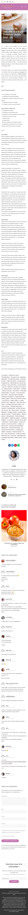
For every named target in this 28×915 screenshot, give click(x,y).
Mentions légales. (15, 911)
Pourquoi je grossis (16, 431)
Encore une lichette (12, 385)
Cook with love (5, 400)
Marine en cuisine (8, 388)
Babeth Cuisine (18, 437)
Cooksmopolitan (11, 408)
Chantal (8, 636)
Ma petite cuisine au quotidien (16, 394)
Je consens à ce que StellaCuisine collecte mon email (15, 874)
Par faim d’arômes (16, 414)
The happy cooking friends (7, 437)
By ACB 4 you (17, 387)
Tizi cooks (12, 392)
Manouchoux (5, 422)
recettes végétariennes (18, 899)
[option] (14, 528)
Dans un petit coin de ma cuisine (18, 398)
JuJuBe (8, 669)
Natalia (8, 773)
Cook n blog (13, 435)
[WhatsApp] (18, 445)
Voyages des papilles (15, 418)
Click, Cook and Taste (12, 683)
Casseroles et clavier (14, 375)
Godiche (22, 72)
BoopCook (9, 627)
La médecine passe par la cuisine (13, 404)
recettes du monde (19, 900)
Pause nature (16, 388)
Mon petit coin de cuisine (20, 420)
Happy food (12, 402)
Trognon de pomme (11, 381)
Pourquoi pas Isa (5, 383)
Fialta (7, 717)
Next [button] (25, 505)
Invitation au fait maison (14, 427)
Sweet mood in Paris (12, 424)
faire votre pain (10, 901)
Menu (25, 6)
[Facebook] (9, 445)
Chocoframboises (5, 377)
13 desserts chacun (20, 433)
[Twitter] (12, 445)
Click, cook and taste (10, 433)
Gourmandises (19, 40)
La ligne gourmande (19, 396)
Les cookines (4, 375)
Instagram (4, 1)
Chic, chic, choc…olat (6, 410)
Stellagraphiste (21, 910)
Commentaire (4, 796)
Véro (7, 728)
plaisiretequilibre (11, 560)
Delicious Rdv (4, 427)
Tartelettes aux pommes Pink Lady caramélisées (14, 544)
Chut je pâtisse (4, 418)
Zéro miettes (16, 390)
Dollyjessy (9, 431)
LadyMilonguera (10, 696)
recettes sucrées (5, 907)
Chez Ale (4, 387)
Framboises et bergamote (7, 396)
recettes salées (19, 906)
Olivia (7, 586)
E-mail (3, 816)
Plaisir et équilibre (13, 422)
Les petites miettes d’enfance (16, 425)
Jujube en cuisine (14, 400)
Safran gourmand (10, 416)
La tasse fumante (22, 385)
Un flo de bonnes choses (13, 379)
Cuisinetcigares (10, 571)
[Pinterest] (15, 445)
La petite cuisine (22, 412)
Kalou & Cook (4, 425)
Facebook (2, 1)
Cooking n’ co (21, 424)
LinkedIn (13, 1)
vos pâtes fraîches (19, 901)
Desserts (13, 40)
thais (7, 706)
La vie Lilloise (10, 420)
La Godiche (23, 388)
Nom (2, 809)
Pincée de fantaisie (19, 416)
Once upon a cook (15, 377)
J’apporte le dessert (6, 414)
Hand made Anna (21, 435)
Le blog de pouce (21, 381)
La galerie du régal (12, 412)
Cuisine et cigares (5, 398)
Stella (14, 466)
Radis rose (10, 387)
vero (7, 756)
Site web (3, 823)
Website (11, 480)
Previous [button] (22, 505)
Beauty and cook (5, 435)
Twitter (10, 1)
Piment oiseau (15, 410)
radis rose (8, 650)
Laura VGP (9, 599)
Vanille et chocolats (7, 390)
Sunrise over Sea (5, 64)
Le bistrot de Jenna (20, 408)
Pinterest (7, 1)
